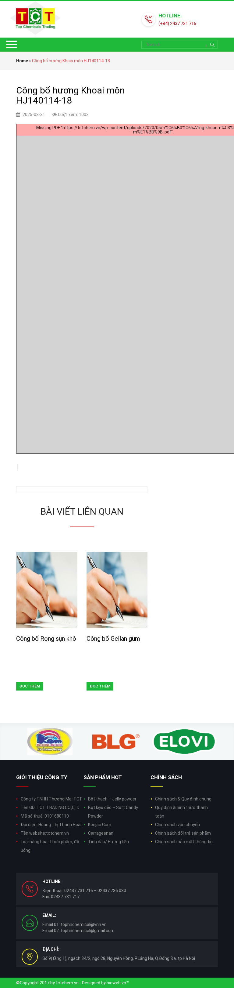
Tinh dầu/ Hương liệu (108, 841)
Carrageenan (100, 833)
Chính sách (166, 777)
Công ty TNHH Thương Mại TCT (51, 799)
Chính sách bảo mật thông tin (184, 841)
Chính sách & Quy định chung (183, 799)
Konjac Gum (99, 824)
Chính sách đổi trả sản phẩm (183, 833)
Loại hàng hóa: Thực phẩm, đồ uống (50, 846)
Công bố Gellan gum (113, 638)
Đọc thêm (29, 686)
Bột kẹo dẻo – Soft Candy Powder (113, 811)
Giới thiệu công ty (41, 777)
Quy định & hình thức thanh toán (181, 811)
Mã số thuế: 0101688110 (45, 816)
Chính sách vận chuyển (177, 824)
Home (22, 60)
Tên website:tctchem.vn (45, 833)
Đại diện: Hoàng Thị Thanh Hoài (51, 824)
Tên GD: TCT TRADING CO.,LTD (50, 807)
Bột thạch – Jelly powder (112, 799)
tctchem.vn (67, 982)
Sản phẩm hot (102, 777)
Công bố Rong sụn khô (46, 638)
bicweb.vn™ (118, 982)
